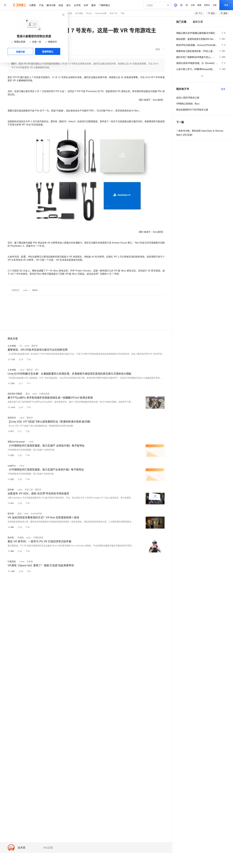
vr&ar (25, 290)
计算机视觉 (44, 393)
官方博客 (79, 13)
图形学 (35, 345)
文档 (193, 5)
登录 (226, 5)
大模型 (32, 5)
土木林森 (12, 345)
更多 (223, 88)
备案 (199, 5)
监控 (19, 513)
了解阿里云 (104, 5)
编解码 (35, 290)
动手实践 (68, 13)
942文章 (48, 847)
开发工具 (29, 489)
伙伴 (86, 5)
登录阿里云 (47, 51)
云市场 (77, 5)
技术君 (21, 847)
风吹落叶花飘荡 (15, 393)
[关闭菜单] (5, 5)
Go (20, 345)
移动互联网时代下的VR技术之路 (192, 109)
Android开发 (36, 513)
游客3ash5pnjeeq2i (16, 441)
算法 (28, 393)
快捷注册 (20, 51)
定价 (68, 5)
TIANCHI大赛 (100, 13)
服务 (93, 5)
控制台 (207, 5)
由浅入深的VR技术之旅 (187, 97)
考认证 (89, 13)
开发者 (30, 561)
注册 (215, 5)
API (37, 369)
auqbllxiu (12, 465)
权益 (61, 5)
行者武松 (12, 561)
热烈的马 (12, 417)
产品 (41, 5)
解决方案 (51, 5)
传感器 (20, 537)
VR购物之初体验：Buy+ (188, 103)
